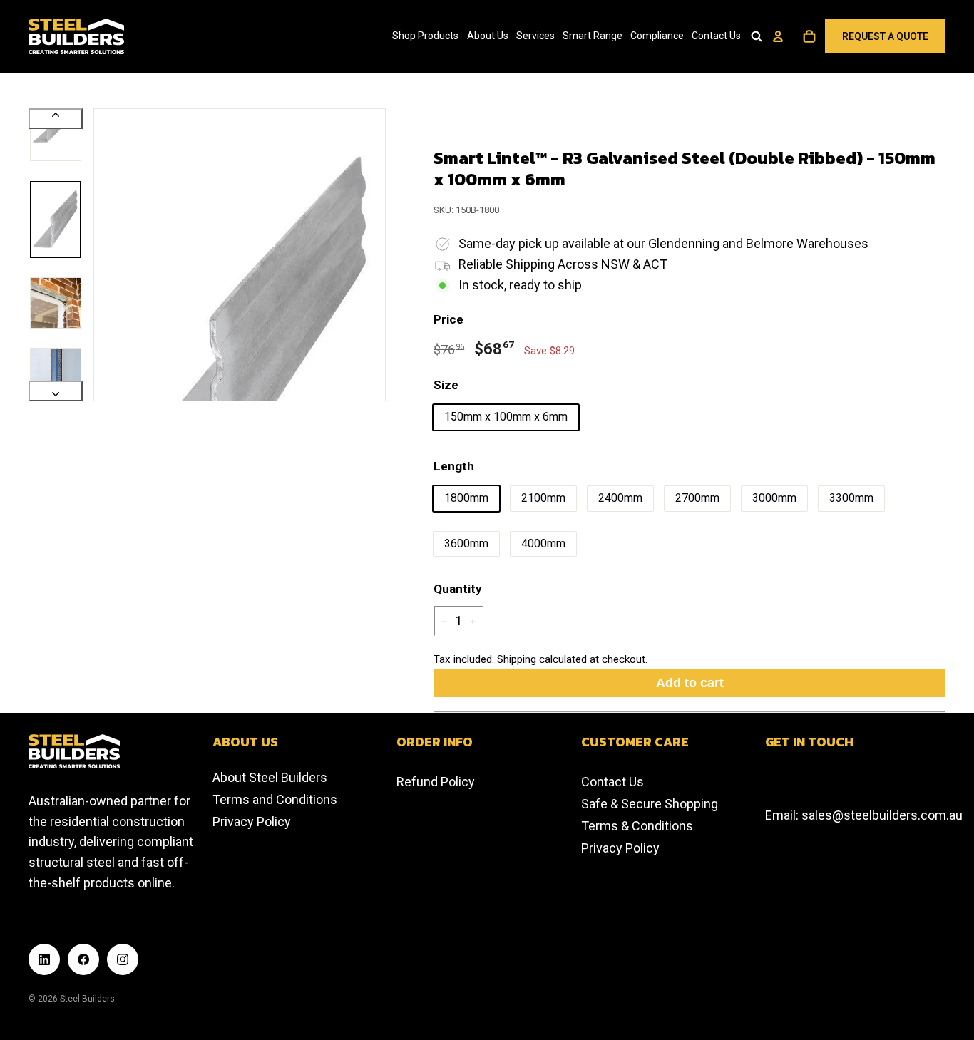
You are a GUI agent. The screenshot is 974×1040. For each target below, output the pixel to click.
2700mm (697, 498)
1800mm (466, 498)
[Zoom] (239, 254)
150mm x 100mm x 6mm (506, 416)
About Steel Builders (269, 777)
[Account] (778, 36)
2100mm (543, 498)
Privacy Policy (251, 821)
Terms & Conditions (637, 825)
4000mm (543, 543)
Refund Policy (435, 781)
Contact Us (612, 781)
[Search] (756, 36)
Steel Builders (87, 999)
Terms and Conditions (274, 799)
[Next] (56, 391)
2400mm (620, 498)
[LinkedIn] (44, 959)
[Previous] (56, 118)
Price (448, 319)
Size (446, 385)
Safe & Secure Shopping (649, 803)
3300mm (851, 498)
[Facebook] (83, 959)
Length (454, 466)
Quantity (458, 589)
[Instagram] (122, 959)
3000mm (774, 498)
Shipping (516, 659)
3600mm (466, 543)
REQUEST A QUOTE (885, 36)
